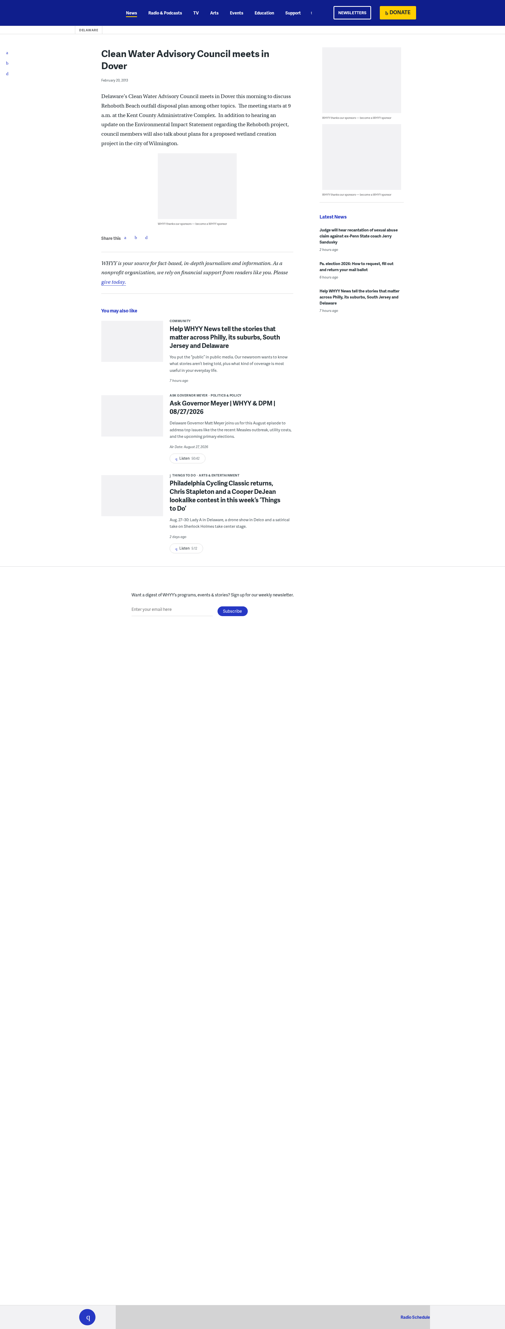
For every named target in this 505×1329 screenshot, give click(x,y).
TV (196, 13)
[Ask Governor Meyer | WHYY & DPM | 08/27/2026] (132, 419)
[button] (87, 1317)
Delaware (88, 30)
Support (293, 13)
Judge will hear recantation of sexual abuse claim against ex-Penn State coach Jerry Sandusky (359, 236)
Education (264, 13)
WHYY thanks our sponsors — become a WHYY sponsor (192, 224)
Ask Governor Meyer (189, 395)
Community (180, 321)
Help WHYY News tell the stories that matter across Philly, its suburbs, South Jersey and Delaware (225, 337)
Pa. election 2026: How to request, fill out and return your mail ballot (356, 266)
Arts (214, 13)
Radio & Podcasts (165, 13)
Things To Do (184, 475)
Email (146, 237)
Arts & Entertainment (219, 475)
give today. (113, 282)
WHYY (94, 12)
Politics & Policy (226, 395)
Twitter (135, 237)
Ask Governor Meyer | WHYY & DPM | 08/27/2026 (222, 407)
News (131, 13)
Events (236, 13)
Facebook (125, 237)
